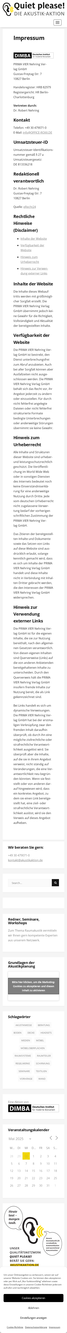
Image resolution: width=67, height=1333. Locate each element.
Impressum (54, 1327)
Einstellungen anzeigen (33, 1318)
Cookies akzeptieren (33, 1298)
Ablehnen (33, 1308)
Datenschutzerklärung (36, 1327)
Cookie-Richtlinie (15, 1327)
